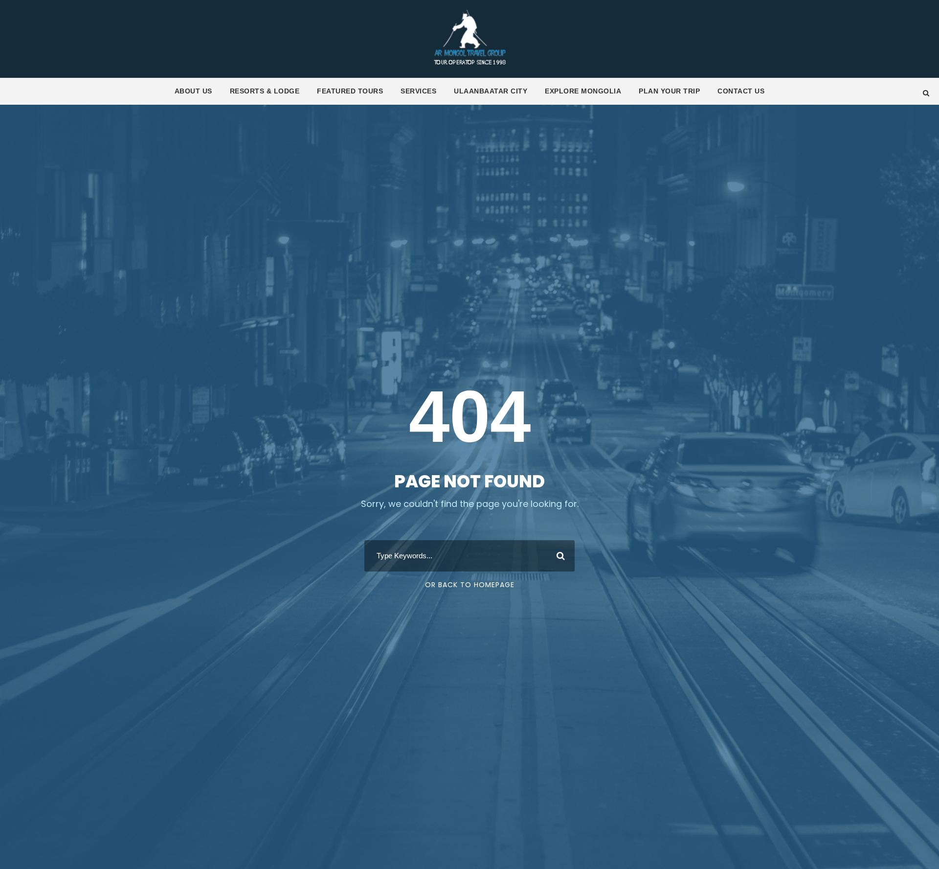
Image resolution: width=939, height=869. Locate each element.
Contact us (740, 91)
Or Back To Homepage (469, 585)
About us (193, 91)
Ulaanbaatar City (490, 91)
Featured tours (350, 91)
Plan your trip (669, 91)
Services (418, 91)
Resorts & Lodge (265, 91)
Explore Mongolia (583, 91)
